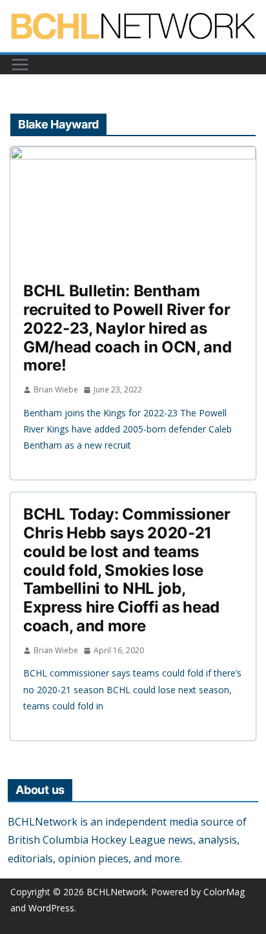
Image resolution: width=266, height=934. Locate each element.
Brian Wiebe (56, 389)
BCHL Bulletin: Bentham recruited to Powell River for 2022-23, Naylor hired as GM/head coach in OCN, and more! (127, 327)
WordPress (51, 908)
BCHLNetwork (117, 892)
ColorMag (224, 892)
